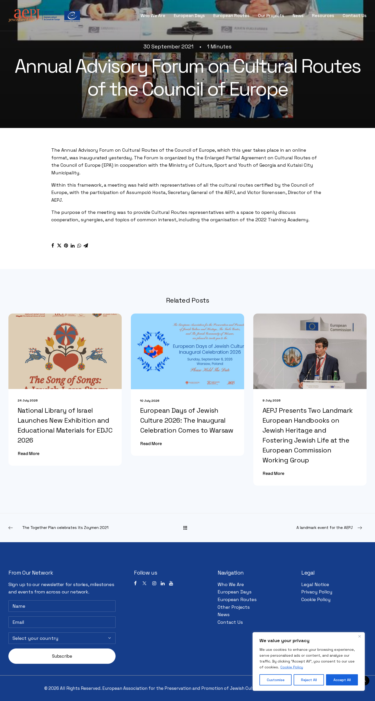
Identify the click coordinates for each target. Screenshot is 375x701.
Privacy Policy (316, 592)
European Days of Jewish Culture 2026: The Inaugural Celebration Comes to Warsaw (186, 420)
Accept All (342, 680)
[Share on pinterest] (66, 245)
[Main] (187, 527)
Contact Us (355, 15)
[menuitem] (155, 15)
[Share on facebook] (52, 245)
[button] (65, 351)
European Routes (231, 15)
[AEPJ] (44, 15)
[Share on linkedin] (72, 245)
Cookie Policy (291, 667)
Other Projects (234, 607)
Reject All (309, 680)
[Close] (359, 636)
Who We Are (153, 15)
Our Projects (271, 15)
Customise (275, 680)
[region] (309, 661)
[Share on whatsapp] (79, 245)
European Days (189, 15)
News (298, 15)
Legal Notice (315, 584)
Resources (323, 15)
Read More (29, 453)
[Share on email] (86, 245)
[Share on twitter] (59, 245)
